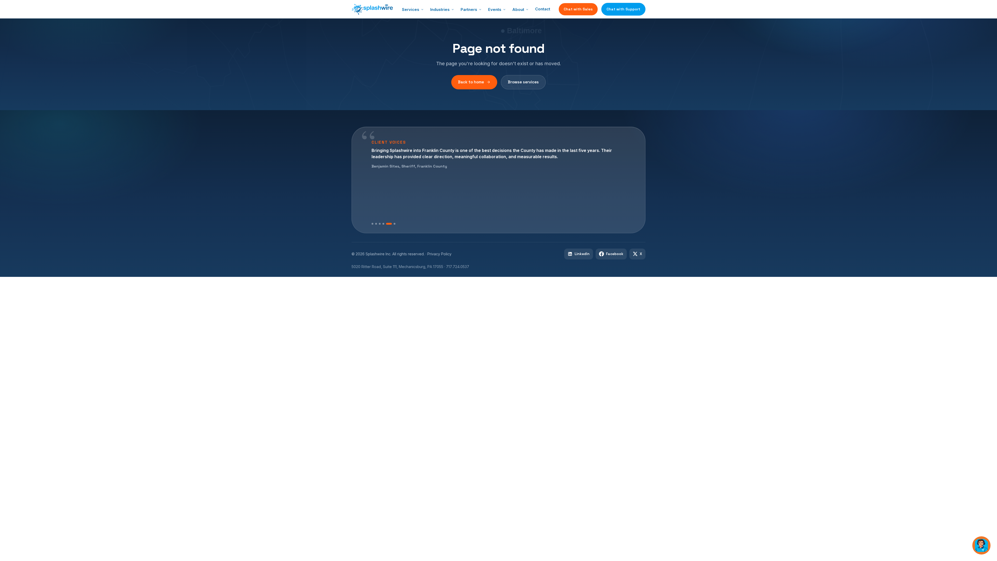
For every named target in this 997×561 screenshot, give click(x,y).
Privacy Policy (439, 254)
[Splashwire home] (372, 9)
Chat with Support (623, 9)
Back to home (471, 81)
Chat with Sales (578, 9)
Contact (542, 8)
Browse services (523, 81)
